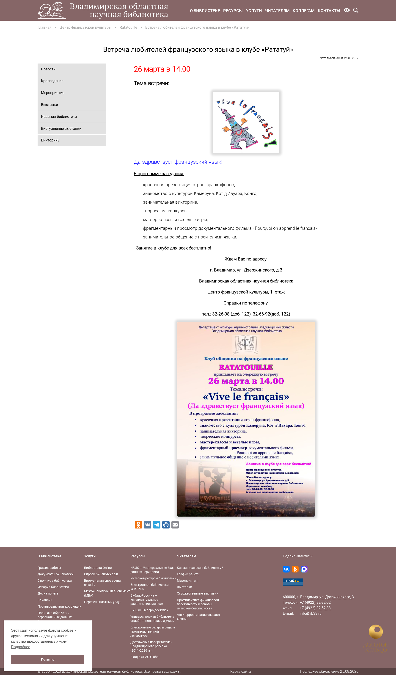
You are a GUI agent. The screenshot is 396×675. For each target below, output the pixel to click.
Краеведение (52, 81)
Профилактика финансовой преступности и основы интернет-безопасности (198, 604)
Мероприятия (52, 93)
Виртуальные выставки (61, 128)
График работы (49, 568)
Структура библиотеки (55, 580)
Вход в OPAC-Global (144, 657)
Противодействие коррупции (59, 606)
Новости (48, 69)
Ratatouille (128, 27)
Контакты (329, 10)
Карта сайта (240, 671)
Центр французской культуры (86, 27)
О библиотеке (205, 10)
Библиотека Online (98, 568)
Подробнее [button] (20, 647)
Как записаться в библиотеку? (200, 568)
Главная (45, 27)
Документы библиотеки (56, 574)
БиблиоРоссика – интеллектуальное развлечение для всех (146, 600)
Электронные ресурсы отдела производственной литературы (152, 631)
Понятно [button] (48, 659)
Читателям (277, 10)
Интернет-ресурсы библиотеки (153, 578)
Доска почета (48, 593)
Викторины (50, 140)
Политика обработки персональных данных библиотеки (55, 617)
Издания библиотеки (59, 116)
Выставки (49, 104)
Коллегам (304, 10)
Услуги (254, 10)
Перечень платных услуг (102, 602)
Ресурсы (233, 10)
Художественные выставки (197, 593)
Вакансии (45, 600)
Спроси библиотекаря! (101, 574)
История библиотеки (53, 587)
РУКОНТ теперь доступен (149, 610)
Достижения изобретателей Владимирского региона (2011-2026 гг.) (151, 646)
